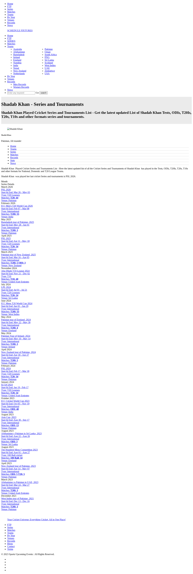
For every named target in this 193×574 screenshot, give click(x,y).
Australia (17, 49)
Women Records (21, 87)
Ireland (16, 57)
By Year (11, 17)
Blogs (10, 543)
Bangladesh (18, 54)
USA (47, 73)
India (15, 65)
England (17, 60)
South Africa (51, 54)
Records (11, 22)
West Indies (50, 65)
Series (10, 9)
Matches (11, 12)
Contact (11, 546)
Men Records (19, 84)
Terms (10, 549)
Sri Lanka (49, 60)
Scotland (49, 62)
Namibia (17, 62)
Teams (10, 14)
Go (37, 92)
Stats (12, 160)
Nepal (16, 68)
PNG (47, 57)
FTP (9, 6)
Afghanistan (19, 52)
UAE (47, 68)
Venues (10, 20)
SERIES (11, 41)
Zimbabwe (50, 71)
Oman (48, 52)
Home (10, 3)
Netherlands (19, 73)
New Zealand (19, 71)
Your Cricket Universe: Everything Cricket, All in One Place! (36, 519)
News (10, 25)
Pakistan (49, 49)
